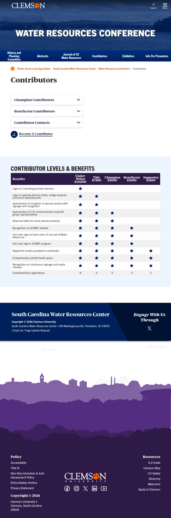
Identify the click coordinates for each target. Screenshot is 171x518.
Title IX (15, 468)
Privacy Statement (22, 488)
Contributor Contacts (32, 122)
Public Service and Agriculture (33, 68)
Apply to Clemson (149, 489)
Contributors (99, 56)
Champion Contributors (34, 99)
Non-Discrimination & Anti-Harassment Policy (28, 475)
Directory (154, 479)
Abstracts (42, 56)
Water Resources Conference (114, 68)
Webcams (154, 484)
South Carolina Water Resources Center (74, 68)
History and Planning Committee (14, 56)
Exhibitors (128, 56)
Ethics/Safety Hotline (24, 483)
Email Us (18, 330)
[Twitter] (149, 329)
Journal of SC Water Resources (71, 56)
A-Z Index (154, 462)
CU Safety (154, 473)
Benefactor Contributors (34, 111)
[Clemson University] (28, 8)
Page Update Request (37, 330)
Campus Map (151, 468)
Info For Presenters (157, 56)
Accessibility (18, 462)
